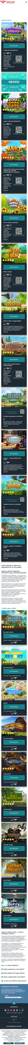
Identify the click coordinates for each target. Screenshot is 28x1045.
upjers (7, 2)
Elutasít (19, 1043)
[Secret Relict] (14, 875)
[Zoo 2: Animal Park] (0, 12)
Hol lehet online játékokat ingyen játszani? (14, 981)
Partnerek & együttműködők (14, 1022)
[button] (14, 1003)
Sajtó (14, 1020)
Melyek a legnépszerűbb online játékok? (14, 977)
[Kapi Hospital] (14, 911)
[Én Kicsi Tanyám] (14, 734)
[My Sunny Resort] (14, 663)
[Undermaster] (14, 769)
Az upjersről (14, 1019)
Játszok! (14, 46)
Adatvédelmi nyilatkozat (13, 1036)
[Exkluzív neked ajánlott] (14, 82)
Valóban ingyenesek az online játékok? (13, 969)
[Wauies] (14, 698)
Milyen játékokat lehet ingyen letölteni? (14, 973)
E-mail (7, 995)
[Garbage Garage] (14, 840)
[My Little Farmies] (14, 627)
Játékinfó (5, 68)
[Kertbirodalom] (14, 805)
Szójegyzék (14, 1029)
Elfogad (8, 1043)
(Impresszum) (9, 1030)
